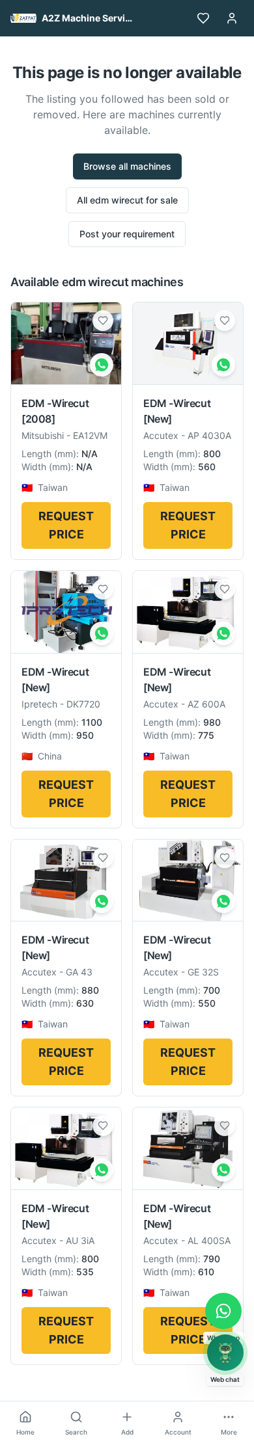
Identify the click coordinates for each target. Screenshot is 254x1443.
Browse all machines (127, 166)
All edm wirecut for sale (127, 199)
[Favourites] (203, 18)
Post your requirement (127, 233)
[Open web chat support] (225, 1352)
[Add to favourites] (102, 320)
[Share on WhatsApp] (101, 365)
